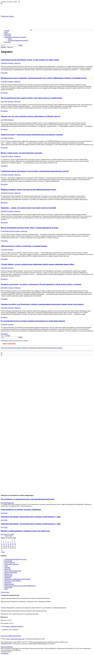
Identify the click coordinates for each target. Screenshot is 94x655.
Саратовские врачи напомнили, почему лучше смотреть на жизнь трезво (30, 60)
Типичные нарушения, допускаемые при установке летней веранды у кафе (30, 517)
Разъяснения (8, 587)
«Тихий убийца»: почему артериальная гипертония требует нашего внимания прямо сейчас (37, 264)
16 (15, 544)
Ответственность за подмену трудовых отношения (21, 509)
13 (8, 544)
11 (5, 335)
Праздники (7, 582)
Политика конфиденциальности (18, 40)
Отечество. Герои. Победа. (12, 580)
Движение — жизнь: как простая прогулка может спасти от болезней (28, 208)
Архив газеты (5, 592)
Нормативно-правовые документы (15, 37)
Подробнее (4, 73)
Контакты (7, 42)
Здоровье (10, 63)
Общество (17, 63)
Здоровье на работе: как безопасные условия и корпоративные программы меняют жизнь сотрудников (42, 304)
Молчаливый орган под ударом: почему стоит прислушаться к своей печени (31, 98)
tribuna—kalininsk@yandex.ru (14, 626)
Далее (8, 335)
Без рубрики (8, 561)
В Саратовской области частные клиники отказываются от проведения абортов (33, 321)
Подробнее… (5, 653)
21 (10, 546)
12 (6, 544)
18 (4, 546)
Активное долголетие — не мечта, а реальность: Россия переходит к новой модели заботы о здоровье (41, 284)
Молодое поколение (10, 572)
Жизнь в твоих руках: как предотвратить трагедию (21, 153)
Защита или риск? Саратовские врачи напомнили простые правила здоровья (32, 134)
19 (6, 546)
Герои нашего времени (11, 564)
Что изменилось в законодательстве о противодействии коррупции (27, 499)
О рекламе (7, 35)
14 (10, 544)
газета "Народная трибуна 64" (15, 639)
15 (13, 544)
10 (1, 544)
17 (1, 546)
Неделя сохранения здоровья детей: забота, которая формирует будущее (29, 228)
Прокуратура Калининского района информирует (20, 585)
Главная (6, 30)
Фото (6, 32)
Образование (8, 576)
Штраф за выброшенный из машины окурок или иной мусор (25, 531)
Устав (10, 39)
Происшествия (9, 584)
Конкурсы (7, 34)
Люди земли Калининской (12, 571)
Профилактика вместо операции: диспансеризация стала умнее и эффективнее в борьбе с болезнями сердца (44, 78)
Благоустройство (9, 562)
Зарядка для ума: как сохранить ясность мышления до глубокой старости (30, 116)
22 (13, 546)
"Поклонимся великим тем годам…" (15, 559)
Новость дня (8, 574)
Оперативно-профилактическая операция (17, 579)
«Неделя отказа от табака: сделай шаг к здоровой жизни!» (24, 246)
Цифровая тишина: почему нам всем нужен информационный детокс (28, 189)
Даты (6, 566)
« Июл (3, 552)
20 (8, 546)
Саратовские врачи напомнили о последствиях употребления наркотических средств (35, 171)
